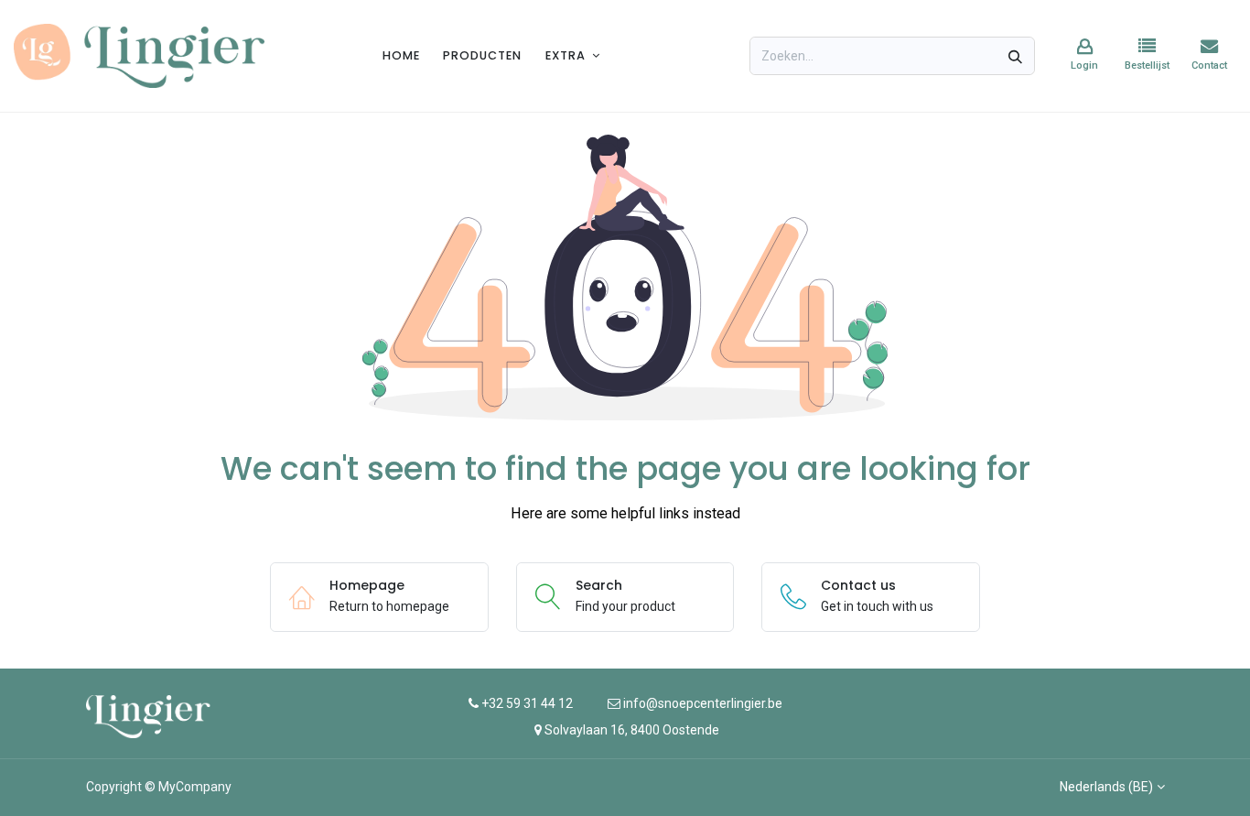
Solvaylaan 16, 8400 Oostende (631, 730)
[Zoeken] (1015, 56)
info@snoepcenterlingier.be (702, 703)
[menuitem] (401, 55)
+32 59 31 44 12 (526, 703)
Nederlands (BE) (1106, 786)
